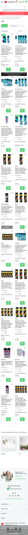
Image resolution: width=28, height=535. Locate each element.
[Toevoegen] (8, 69)
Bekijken (7, 227)
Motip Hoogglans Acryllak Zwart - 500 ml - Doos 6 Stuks (6, 246)
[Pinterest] (15, 496)
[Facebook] (9, 496)
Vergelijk (5, 58)
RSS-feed (15, 524)
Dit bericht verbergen (14, 530)
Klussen (3, 18)
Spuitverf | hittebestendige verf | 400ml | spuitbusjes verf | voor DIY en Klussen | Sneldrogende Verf (6, 401)
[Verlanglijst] (23, 2)
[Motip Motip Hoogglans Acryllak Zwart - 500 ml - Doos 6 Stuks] (7, 236)
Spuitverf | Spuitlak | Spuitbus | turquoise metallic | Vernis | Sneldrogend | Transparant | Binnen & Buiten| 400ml (7, 51)
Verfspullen (9, 18)
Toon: (20, 31)
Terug (4, 17)
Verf (14, 18)
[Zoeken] (25, 6)
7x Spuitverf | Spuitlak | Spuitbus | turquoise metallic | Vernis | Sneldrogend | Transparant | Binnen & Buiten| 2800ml (7, 94)
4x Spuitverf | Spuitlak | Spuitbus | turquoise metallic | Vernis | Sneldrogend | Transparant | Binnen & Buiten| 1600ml (21, 51)
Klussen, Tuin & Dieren (16, 17)
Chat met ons (18, 476)
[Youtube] (18, 496)
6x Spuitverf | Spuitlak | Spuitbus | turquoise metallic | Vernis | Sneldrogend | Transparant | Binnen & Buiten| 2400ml (21, 248)
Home (7, 17)
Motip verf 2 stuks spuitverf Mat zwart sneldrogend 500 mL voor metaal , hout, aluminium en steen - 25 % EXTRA (6, 171)
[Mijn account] (20, 2)
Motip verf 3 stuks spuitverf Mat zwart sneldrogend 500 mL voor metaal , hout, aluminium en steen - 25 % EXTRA (20, 209)
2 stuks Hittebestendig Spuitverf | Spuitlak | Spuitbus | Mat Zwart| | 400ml (7, 363)
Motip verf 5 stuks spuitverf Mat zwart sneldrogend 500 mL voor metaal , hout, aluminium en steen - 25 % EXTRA (20, 286)
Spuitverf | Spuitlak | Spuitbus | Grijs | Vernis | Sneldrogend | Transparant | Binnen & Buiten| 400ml (21, 364)
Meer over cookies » (14, 533)
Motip (2, 166)
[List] (26, 31)
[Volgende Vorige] (16, 426)
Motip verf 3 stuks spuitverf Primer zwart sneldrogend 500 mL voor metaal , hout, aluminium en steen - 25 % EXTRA (20, 324)
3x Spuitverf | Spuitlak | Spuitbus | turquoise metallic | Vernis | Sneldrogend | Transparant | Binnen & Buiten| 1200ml (21, 94)
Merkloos (3, 89)
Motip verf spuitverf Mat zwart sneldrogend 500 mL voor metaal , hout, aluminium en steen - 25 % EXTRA (21, 170)
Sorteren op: (14, 25)
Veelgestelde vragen (20, 478)
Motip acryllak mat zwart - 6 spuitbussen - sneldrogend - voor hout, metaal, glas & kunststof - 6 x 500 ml (7, 285)
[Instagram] (12, 496)
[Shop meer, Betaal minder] (10, 2)
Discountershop (5, 46)
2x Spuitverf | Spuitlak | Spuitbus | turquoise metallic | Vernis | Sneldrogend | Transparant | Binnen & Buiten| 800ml (21, 132)
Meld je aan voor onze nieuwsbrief (14, 498)
